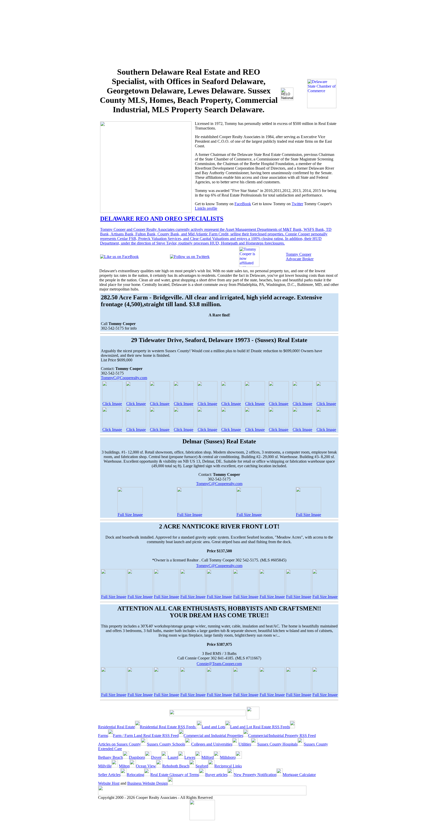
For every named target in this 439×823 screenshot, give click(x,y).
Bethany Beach (110, 757)
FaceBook (242, 204)
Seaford (202, 766)
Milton (124, 766)
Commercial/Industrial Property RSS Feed (282, 735)
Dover (156, 757)
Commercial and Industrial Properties (213, 735)
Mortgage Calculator (299, 774)
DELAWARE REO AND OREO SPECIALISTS (161, 218)
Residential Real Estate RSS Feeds (168, 727)
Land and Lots (213, 727)
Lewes (189, 757)
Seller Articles (109, 774)
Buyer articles (216, 774)
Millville (105, 766)
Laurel (173, 757)
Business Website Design (147, 783)
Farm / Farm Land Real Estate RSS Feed (146, 735)
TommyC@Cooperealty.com (124, 378)
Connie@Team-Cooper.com (219, 663)
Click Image (112, 403)
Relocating (135, 774)
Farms (103, 735)
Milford (207, 757)
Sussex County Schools (166, 744)
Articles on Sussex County (119, 744)
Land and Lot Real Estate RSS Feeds (260, 727)
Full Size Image (130, 514)
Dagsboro (137, 757)
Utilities (245, 744)
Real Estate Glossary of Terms (174, 774)
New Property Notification (255, 774)
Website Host (108, 783)
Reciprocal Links (228, 766)
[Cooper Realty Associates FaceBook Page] (119, 256)
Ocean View (146, 766)
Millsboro (228, 757)
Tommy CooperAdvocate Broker (299, 256)
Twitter (297, 204)
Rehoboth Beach (175, 766)
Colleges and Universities (211, 744)
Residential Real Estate (116, 727)
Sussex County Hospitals (277, 744)
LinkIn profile (206, 208)
